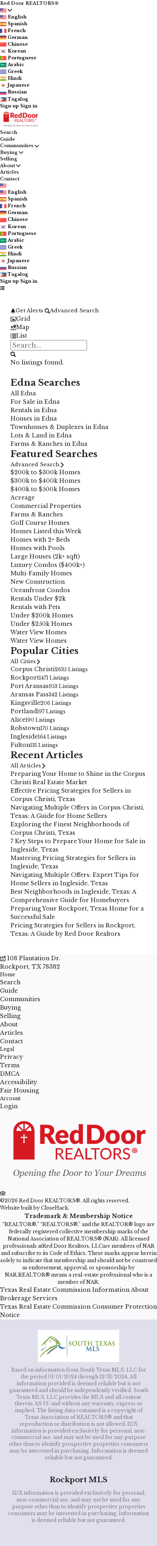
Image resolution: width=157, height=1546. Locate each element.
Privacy (11, 1056)
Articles (9, 172)
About (7, 165)
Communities (16, 145)
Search (8, 132)
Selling (8, 159)
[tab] (78, 319)
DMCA (10, 1073)
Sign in (28, 106)
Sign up (9, 106)
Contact (9, 179)
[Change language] (6, 10)
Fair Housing (19, 1090)
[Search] (13, 354)
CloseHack (54, 1208)
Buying (9, 152)
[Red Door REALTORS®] (78, 1185)
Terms (10, 1065)
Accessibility (18, 1082)
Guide (7, 139)
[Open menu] (2, 288)
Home (7, 974)
